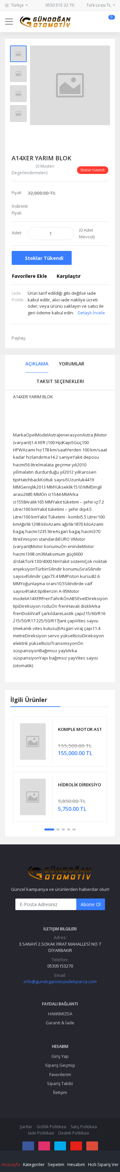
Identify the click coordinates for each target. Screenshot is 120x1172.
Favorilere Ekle (29, 276)
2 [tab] (58, 829)
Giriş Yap (60, 1056)
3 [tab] (63, 829)
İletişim (60, 1092)
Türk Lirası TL (99, 5)
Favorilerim (60, 1074)
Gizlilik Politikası (51, 1127)
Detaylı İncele (91, 313)
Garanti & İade (60, 1023)
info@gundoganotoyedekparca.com (60, 981)
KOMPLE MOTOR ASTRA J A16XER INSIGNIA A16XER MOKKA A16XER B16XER (79, 729)
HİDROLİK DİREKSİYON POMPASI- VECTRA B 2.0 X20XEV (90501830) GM (79, 785)
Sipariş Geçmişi (60, 1065)
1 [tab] (49, 829)
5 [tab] (74, 829)
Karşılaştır (69, 276)
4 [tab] (68, 829)
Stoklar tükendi (43, 258)
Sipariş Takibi (60, 1083)
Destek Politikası (73, 1133)
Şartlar (26, 1127)
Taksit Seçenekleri (60, 381)
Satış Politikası (84, 1127)
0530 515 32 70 (59, 5)
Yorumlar (71, 363)
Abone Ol (91, 904)
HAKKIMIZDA (60, 1014)
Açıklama (36, 363)
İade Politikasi (41, 1133)
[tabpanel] (60, 769)
